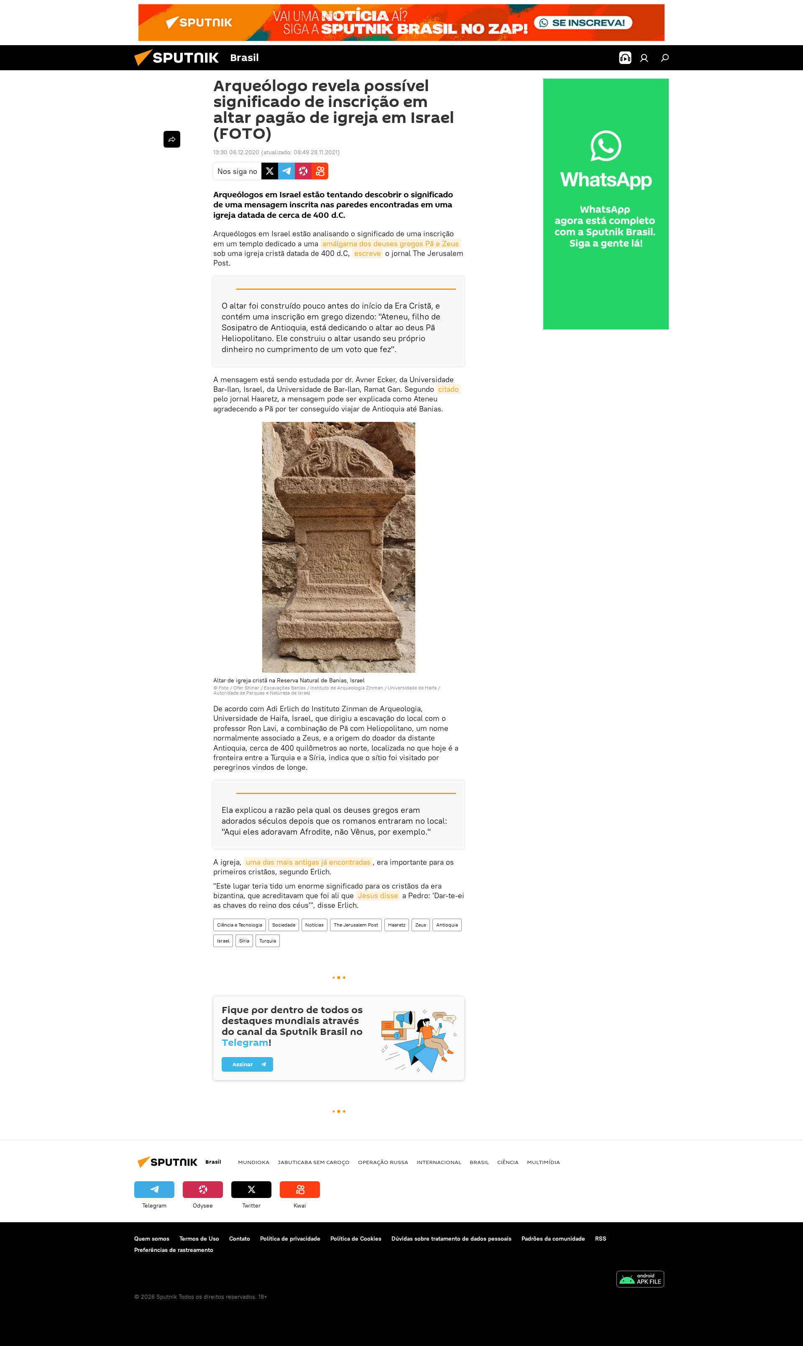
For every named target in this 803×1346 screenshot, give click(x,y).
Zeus (420, 925)
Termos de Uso (199, 1238)
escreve (367, 253)
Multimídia (543, 1162)
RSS (600, 1238)
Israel (223, 940)
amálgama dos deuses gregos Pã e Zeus (390, 243)
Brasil (479, 1162)
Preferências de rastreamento (173, 1250)
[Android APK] (640, 1280)
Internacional (439, 1162)
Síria (244, 940)
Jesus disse (378, 895)
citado (448, 389)
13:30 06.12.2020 (236, 152)
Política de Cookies (355, 1238)
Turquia (267, 940)
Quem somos (151, 1238)
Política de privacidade (290, 1238)
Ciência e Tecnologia (239, 925)
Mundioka (253, 1162)
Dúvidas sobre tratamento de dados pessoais (451, 1238)
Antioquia (447, 925)
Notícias (314, 925)
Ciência (508, 1162)
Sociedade (283, 925)
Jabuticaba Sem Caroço (314, 1162)
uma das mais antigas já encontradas (308, 862)
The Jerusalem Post (356, 925)
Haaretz (396, 925)
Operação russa (383, 1162)
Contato (239, 1238)
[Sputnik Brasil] (180, 68)
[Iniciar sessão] (644, 57)
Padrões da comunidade (553, 1238)
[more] (172, 139)
